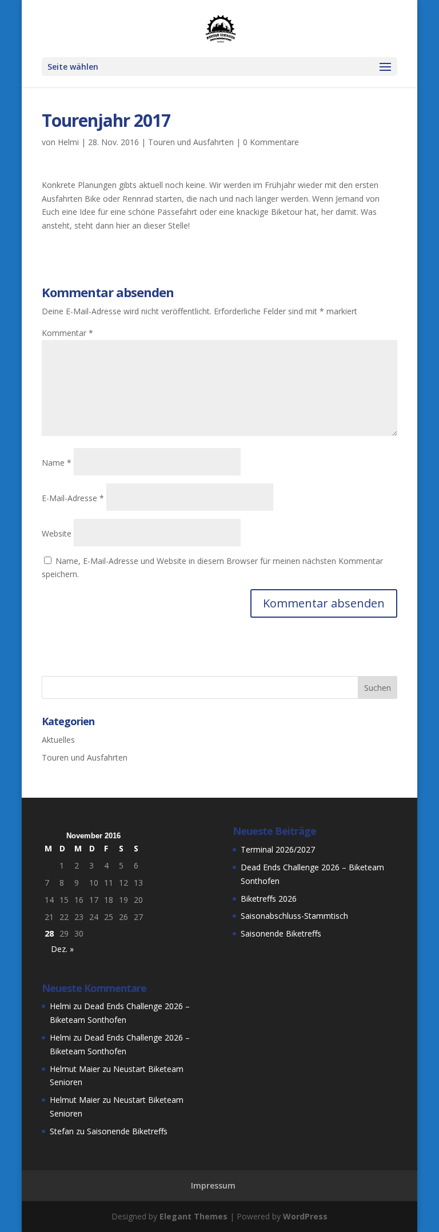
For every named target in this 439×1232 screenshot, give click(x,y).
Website (56, 533)
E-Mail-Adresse (73, 498)
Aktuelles (58, 739)
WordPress (305, 1216)
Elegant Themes (193, 1216)
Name (56, 462)
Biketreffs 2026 (269, 898)
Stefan (62, 1131)
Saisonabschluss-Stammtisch (294, 915)
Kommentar (67, 332)
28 (49, 933)
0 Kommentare (271, 142)
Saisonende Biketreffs (281, 933)
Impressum (213, 1185)
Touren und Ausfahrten (191, 142)
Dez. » (62, 948)
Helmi (68, 142)
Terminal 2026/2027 (278, 849)
